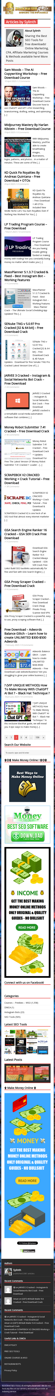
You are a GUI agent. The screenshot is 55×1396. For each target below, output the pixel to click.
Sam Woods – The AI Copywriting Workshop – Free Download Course (25, 74)
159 (37, 737)
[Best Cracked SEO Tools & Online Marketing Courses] (27, 12)
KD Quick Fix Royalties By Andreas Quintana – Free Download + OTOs (22, 176)
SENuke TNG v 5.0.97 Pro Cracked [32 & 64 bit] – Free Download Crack (23, 328)
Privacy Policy (10, 1370)
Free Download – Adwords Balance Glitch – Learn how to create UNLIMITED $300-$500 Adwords (25, 635)
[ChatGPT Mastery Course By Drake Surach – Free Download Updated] (20, 1044)
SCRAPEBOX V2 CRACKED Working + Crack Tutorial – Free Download (27, 479)
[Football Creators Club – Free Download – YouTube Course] (42, 1035)
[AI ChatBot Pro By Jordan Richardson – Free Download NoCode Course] (20, 1052)
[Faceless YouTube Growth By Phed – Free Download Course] (9, 1044)
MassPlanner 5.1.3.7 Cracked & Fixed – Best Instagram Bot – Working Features (26, 276)
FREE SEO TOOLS (12, 1351)
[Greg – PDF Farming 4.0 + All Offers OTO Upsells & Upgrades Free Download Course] (31, 1035)
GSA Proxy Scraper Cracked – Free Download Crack (25, 584)
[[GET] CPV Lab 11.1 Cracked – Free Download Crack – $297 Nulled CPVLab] (42, 1044)
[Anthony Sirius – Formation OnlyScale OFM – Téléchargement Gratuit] (31, 1052)
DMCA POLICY (10, 1345)
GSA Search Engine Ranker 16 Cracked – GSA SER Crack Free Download (25, 534)
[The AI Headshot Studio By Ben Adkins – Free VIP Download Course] (20, 1035)
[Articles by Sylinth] (8, 1273)
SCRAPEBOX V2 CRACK (26, 1391)
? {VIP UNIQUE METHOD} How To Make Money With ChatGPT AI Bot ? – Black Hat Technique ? (27, 689)
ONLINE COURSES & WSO (15, 1357)
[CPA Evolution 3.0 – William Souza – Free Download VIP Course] (31, 1044)
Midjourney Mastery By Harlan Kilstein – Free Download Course (27, 127)
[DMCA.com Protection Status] (27, 1250)
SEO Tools (9, 1016)
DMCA (7, 1007)
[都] (8, 1291)
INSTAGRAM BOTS (12, 1364)
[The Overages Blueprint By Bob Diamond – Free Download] (9, 1052)
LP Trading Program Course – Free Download (25, 226)
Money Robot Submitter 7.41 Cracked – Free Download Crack (26, 429)
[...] (5, 114)
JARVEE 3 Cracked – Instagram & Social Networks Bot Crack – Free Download (27, 379)
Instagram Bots (12, 1012)
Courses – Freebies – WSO (17, 1002)
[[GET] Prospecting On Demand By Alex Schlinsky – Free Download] (42, 1052)
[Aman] (8, 1303)
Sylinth (17, 1270)
